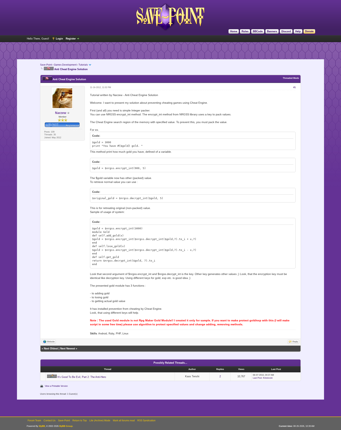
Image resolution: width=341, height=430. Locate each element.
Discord (286, 31)
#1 (294, 87)
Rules (245, 31)
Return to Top (79, 420)
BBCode (258, 31)
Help (298, 31)
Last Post (257, 378)
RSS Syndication (146, 420)
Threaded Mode (291, 78)
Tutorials (83, 64)
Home (233, 31)
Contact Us (49, 420)
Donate (309, 31)
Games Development (65, 64)
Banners (272, 31)
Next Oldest (51, 348)
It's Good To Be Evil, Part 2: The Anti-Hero (81, 376)
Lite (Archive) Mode (99, 420)
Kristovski (268, 378)
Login (59, 38)
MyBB (42, 426)
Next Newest (67, 348)
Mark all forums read (124, 420)
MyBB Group (66, 426)
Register (71, 38)
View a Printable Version (56, 386)
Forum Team (34, 420)
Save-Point (46, 64)
